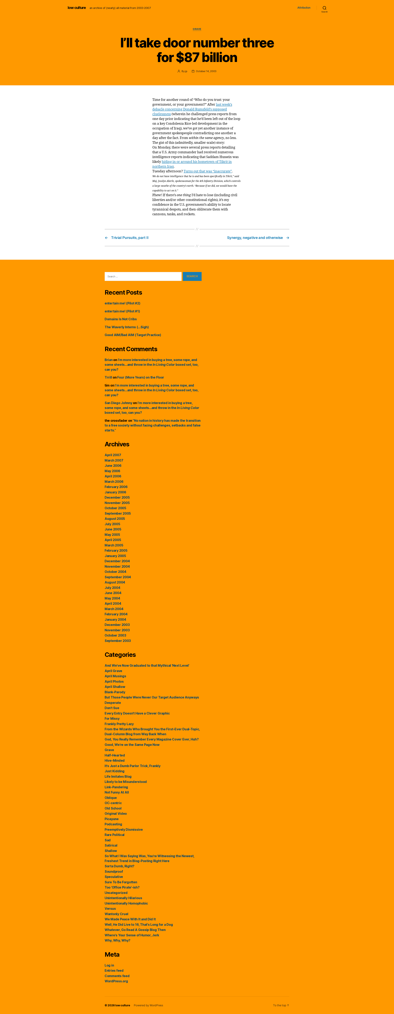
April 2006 (113, 476)
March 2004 (114, 609)
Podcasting (113, 824)
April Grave (113, 671)
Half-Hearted (115, 755)
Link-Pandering (116, 787)
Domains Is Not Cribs (121, 319)
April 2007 (113, 455)
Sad (108, 840)
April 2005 (113, 540)
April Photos (114, 681)
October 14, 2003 (206, 71)
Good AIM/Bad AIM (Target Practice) (133, 335)
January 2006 (115, 492)
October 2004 (115, 572)
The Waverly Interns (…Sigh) (127, 327)
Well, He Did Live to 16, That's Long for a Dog (139, 925)
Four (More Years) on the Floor (140, 377)
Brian (109, 360)
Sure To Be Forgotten (121, 882)
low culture (77, 8)
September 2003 (118, 641)
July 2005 (112, 524)
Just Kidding (115, 771)
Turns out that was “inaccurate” (208, 171)
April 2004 (113, 603)
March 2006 (114, 482)
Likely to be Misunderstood (126, 782)
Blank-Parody (115, 692)
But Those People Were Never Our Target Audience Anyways (152, 697)
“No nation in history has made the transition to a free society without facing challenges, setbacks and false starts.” (153, 425)
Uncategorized (116, 893)
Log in (109, 965)
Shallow (111, 851)
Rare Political (115, 835)
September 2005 (118, 513)
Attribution (303, 7)
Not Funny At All (117, 792)
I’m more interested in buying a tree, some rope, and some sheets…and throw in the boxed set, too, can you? (151, 364)
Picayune (112, 819)
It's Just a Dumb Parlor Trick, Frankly (133, 766)
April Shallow (115, 687)
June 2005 (113, 529)
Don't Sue (112, 708)
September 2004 (118, 577)
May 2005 (112, 535)
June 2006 (113, 466)
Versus (110, 909)
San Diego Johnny (118, 403)
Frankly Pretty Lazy (119, 724)
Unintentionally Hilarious (123, 898)
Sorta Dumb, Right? (119, 866)
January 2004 (115, 619)
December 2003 (117, 625)
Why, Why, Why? (117, 940)
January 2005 (115, 556)
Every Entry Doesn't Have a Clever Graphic (137, 713)
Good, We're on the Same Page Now (132, 745)
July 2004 (112, 588)
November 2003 (117, 630)
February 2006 (116, 487)
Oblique (111, 798)
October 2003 (115, 635)
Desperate (113, 703)
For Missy (112, 718)
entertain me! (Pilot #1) (122, 311)
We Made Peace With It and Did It (130, 919)
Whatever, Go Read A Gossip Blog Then (135, 930)
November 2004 (117, 566)
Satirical (111, 845)
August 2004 (115, 582)
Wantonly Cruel (116, 914)
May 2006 (112, 471)
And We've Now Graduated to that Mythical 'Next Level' (147, 665)
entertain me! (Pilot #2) (122, 303)
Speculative (114, 877)
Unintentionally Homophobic (126, 903)
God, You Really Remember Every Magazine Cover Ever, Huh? (152, 739)
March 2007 (114, 460)
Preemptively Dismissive (124, 829)
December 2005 (117, 497)
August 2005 (115, 519)
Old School (113, 808)
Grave (197, 29)
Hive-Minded (115, 760)
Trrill (108, 377)
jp (186, 71)
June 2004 (113, 593)
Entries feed (114, 970)
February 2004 (116, 614)
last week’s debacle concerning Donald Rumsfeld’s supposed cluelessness (192, 109)
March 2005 (114, 545)
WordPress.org (116, 981)
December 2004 (117, 561)
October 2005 (115, 508)
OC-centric (113, 803)
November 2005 (117, 503)
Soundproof (114, 871)
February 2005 (116, 550)
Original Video (116, 814)
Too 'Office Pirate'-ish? (122, 887)
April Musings (115, 676)
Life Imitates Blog (118, 776)
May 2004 (112, 598)
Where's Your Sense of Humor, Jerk (132, 935)
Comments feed (117, 976)
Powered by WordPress (148, 1005)
